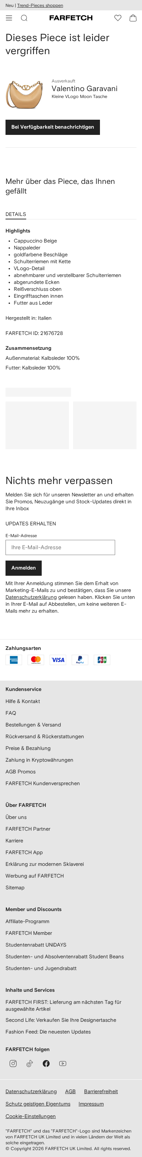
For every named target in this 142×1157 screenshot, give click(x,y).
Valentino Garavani (85, 88)
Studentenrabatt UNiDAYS (36, 944)
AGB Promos (21, 771)
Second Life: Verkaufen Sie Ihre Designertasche (61, 1019)
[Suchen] (24, 18)
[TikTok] (29, 1063)
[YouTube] (62, 1063)
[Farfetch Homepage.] (71, 18)
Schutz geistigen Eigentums (38, 1103)
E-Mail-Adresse (21, 535)
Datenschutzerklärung (31, 597)
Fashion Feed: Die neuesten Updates (48, 1031)
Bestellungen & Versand (33, 724)
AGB (70, 1091)
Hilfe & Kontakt (23, 701)
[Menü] (9, 18)
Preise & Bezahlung (28, 748)
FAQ (11, 712)
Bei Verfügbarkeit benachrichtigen (52, 127)
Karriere (14, 840)
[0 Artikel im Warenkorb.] (133, 18)
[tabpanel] (71, 299)
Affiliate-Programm (27, 921)
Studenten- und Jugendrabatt (41, 968)
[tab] (17, 211)
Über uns (16, 817)
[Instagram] (13, 1063)
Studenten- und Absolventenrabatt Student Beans (65, 956)
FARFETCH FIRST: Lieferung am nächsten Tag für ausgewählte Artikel (63, 1005)
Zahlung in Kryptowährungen (39, 759)
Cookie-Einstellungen (31, 1116)
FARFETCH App (24, 852)
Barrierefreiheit (101, 1091)
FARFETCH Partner (28, 828)
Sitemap (15, 887)
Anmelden (23, 568)
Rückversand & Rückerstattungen (45, 736)
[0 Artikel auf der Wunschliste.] (117, 18)
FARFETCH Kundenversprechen (43, 783)
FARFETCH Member (29, 933)
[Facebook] (46, 1063)
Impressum (91, 1103)
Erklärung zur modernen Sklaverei (45, 864)
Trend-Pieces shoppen (40, 5)
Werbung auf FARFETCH (35, 875)
